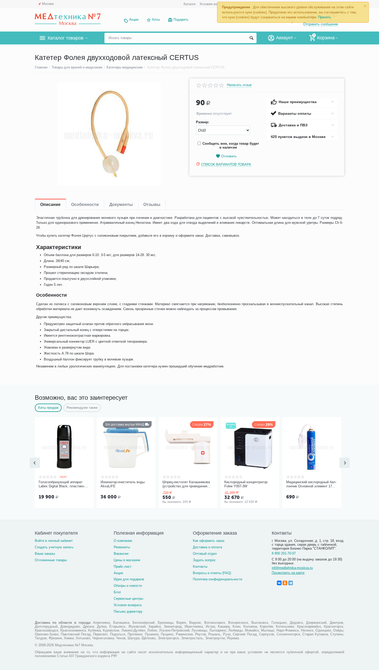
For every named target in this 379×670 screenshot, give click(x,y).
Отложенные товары (51, 560)
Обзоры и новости (128, 586)
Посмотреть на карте (288, 573)
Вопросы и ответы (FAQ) (212, 573)
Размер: (202, 122)
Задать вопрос (204, 560)
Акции (133, 19)
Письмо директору (128, 611)
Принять (324, 17)
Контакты (200, 566)
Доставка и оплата (207, 547)
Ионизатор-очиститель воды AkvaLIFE (123, 484)
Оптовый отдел (205, 554)
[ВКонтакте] (279, 583)
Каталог (190, 4)
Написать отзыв (239, 85)
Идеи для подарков (129, 579)
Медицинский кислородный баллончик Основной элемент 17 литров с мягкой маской (311, 484)
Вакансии (121, 554)
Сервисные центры (128, 598)
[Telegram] (290, 583)
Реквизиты (122, 547)
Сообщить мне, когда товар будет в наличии (230, 145)
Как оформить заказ (208, 541)
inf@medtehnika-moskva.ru (292, 568)
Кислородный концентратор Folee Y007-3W (245, 484)
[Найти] (251, 38)
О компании (123, 541)
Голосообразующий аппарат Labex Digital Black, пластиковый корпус (62, 484)
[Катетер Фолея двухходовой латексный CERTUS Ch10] (109, 134)
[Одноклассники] (285, 583)
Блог (117, 592)
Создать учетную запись (54, 547)
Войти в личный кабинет (54, 541)
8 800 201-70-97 (284, 553)
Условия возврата (213, 4)
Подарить (181, 19)
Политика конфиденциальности (217, 579)
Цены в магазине (127, 560)
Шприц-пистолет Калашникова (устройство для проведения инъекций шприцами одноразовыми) (186, 484)
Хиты (156, 19)
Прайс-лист (122, 566)
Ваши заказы (45, 554)
